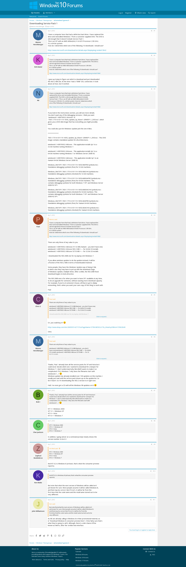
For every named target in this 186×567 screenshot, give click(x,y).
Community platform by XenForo (93, 565)
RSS (153, 555)
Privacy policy (59, 560)
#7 (154, 390)
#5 (154, 295)
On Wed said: (53, 448)
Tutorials (78, 551)
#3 (154, 89)
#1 (154, 31)
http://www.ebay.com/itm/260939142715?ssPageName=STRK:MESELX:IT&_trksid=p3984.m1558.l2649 (86, 327)
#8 (154, 421)
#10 (154, 471)
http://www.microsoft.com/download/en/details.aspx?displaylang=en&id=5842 (77, 50)
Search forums (43, 16)
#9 (154, 444)
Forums (37, 13)
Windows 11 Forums (81, 561)
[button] (54, 13)
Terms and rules (48, 560)
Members (49, 13)
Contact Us (151, 551)
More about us (37, 560)
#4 (154, 215)
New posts (32, 16)
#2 (154, 55)
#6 (154, 337)
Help (67, 560)
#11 (154, 500)
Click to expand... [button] (101, 317)
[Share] (151, 31)
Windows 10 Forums (81, 557)
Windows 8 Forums (81, 554)
